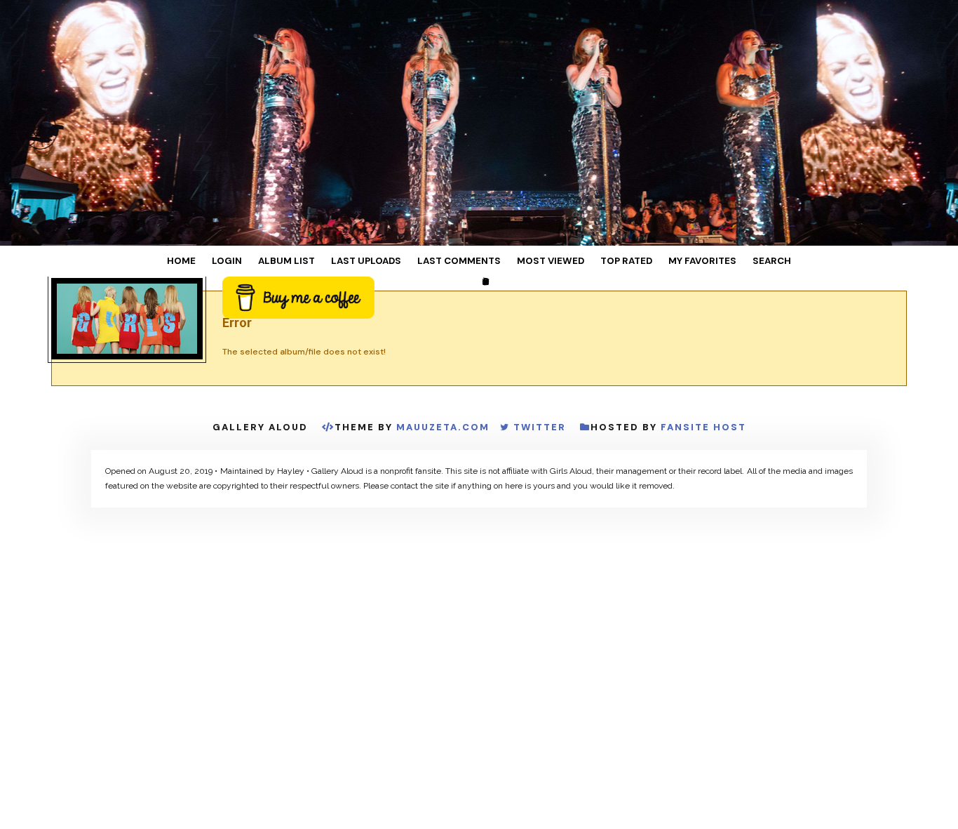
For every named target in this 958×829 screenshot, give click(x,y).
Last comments (460, 261)
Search (721, 261)
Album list (316, 261)
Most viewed (537, 261)
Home (232, 261)
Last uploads (382, 261)
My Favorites (663, 261)
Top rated (599, 261)
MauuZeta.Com (443, 428)
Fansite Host (703, 428)
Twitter (539, 428)
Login (268, 261)
